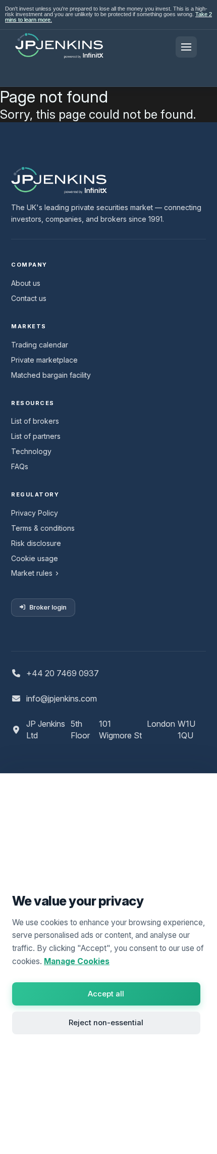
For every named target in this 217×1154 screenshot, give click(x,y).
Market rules (31, 573)
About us (25, 283)
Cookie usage (34, 558)
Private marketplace (44, 360)
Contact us (28, 298)
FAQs (19, 466)
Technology (31, 451)
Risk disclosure (36, 543)
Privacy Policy (34, 513)
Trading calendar (39, 344)
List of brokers (35, 421)
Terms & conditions (43, 528)
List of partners (36, 436)
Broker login (48, 607)
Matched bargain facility (51, 375)
